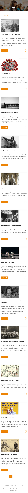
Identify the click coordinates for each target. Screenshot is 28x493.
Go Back (6, 15)
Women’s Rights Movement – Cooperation (12, 341)
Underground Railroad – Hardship (10, 34)
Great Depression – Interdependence (11, 225)
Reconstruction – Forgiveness (9, 454)
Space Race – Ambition (7, 262)
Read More (5, 50)
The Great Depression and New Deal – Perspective (11, 301)
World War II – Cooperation (8, 151)
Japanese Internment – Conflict (9, 112)
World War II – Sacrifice (7, 417)
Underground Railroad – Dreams (10, 380)
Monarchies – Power (7, 188)
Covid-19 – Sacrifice (6, 73)
